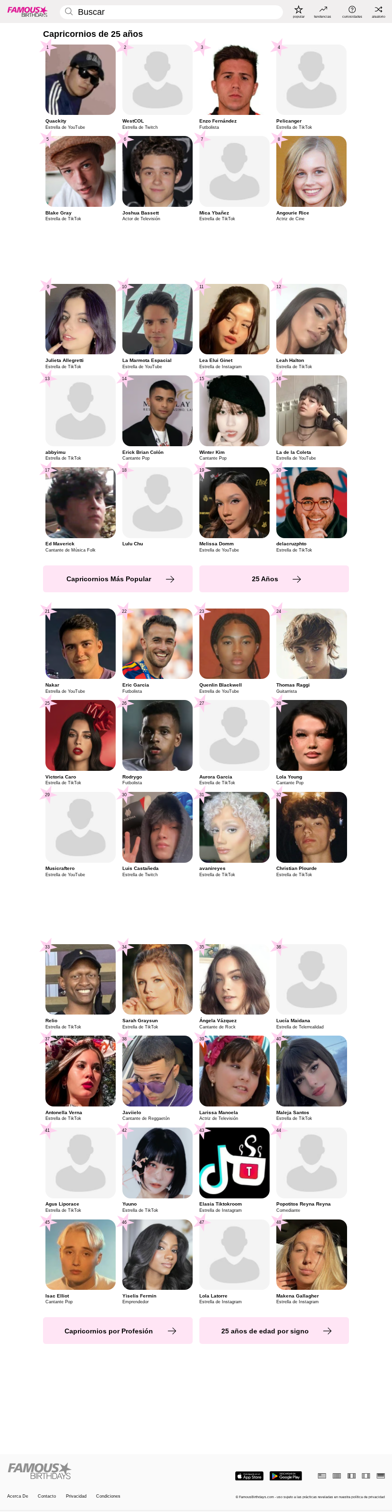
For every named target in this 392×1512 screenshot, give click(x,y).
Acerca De (17, 1496)
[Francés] (352, 1475)
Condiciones (108, 1496)
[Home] (100, 1471)
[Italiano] (366, 1475)
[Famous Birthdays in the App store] (249, 1476)
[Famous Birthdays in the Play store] (286, 1476)
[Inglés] (322, 1475)
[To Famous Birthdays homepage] (28, 11)
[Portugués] (337, 1475)
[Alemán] (381, 1475)
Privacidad (76, 1496)
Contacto (47, 1496)
